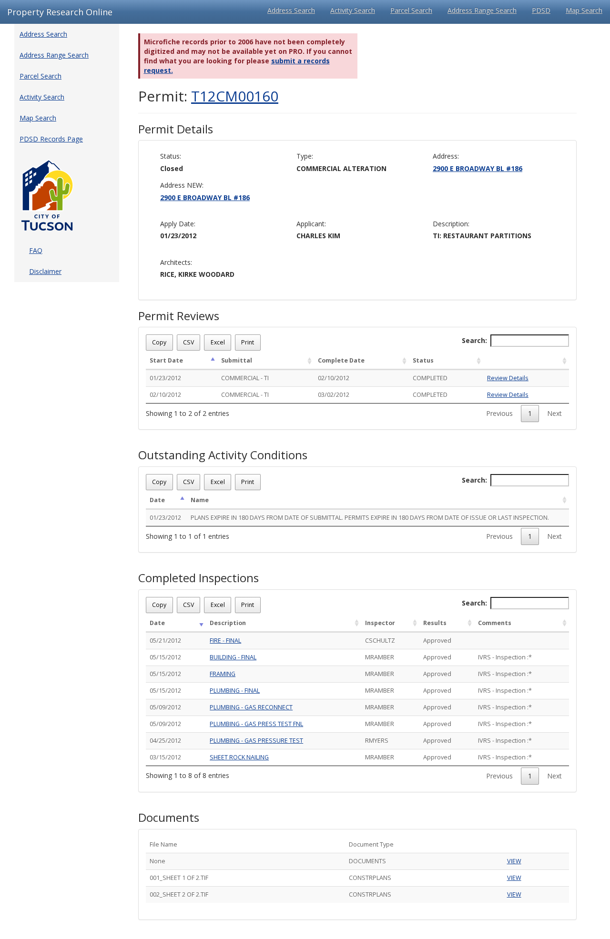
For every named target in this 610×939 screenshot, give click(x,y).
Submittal (236, 360)
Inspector (380, 623)
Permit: (208, 96)
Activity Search (352, 10)
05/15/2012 (165, 657)
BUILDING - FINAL (233, 657)
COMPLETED (430, 378)
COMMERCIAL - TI (245, 378)
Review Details (508, 378)
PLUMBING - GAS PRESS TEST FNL (256, 724)
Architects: (176, 262)
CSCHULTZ (380, 640)
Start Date (166, 360)
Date (157, 500)
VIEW (514, 861)
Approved (437, 640)
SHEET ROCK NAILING (239, 757)
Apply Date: (177, 223)
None (157, 861)
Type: (304, 156)
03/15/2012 (165, 757)
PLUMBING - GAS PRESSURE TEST (256, 741)
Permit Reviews (178, 316)
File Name (163, 844)
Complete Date (341, 360)
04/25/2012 (165, 741)
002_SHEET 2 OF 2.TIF (179, 894)
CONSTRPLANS (370, 878)
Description (228, 623)
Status (423, 360)
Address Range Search (482, 10)
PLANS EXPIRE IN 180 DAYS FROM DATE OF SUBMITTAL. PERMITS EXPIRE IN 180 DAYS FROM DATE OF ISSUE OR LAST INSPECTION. (370, 518)
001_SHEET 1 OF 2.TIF (179, 878)
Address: (446, 156)
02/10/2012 (333, 378)
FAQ (35, 250)
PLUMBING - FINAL (235, 691)
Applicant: (311, 223)
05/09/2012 (165, 707)
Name (200, 500)
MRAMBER (379, 657)
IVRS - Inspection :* (505, 657)
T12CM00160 (234, 96)
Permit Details (175, 129)
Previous (499, 413)
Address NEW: (181, 185)
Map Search (584, 10)
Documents (168, 817)
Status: (170, 156)
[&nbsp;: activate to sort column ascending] (526, 361)
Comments (494, 623)
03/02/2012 (333, 395)
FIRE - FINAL (225, 640)
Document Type (371, 844)
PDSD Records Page (51, 138)
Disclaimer (45, 271)
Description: (451, 223)
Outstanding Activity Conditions (222, 455)
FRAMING (222, 674)
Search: (474, 340)
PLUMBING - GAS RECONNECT (251, 707)
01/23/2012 (165, 378)
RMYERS (376, 741)
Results (435, 623)
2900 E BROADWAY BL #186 (477, 168)
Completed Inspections (198, 578)
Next (554, 413)
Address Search (291, 10)
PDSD (541, 10)
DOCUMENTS (367, 861)
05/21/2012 (165, 640)
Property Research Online (59, 12)
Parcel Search (411, 10)
